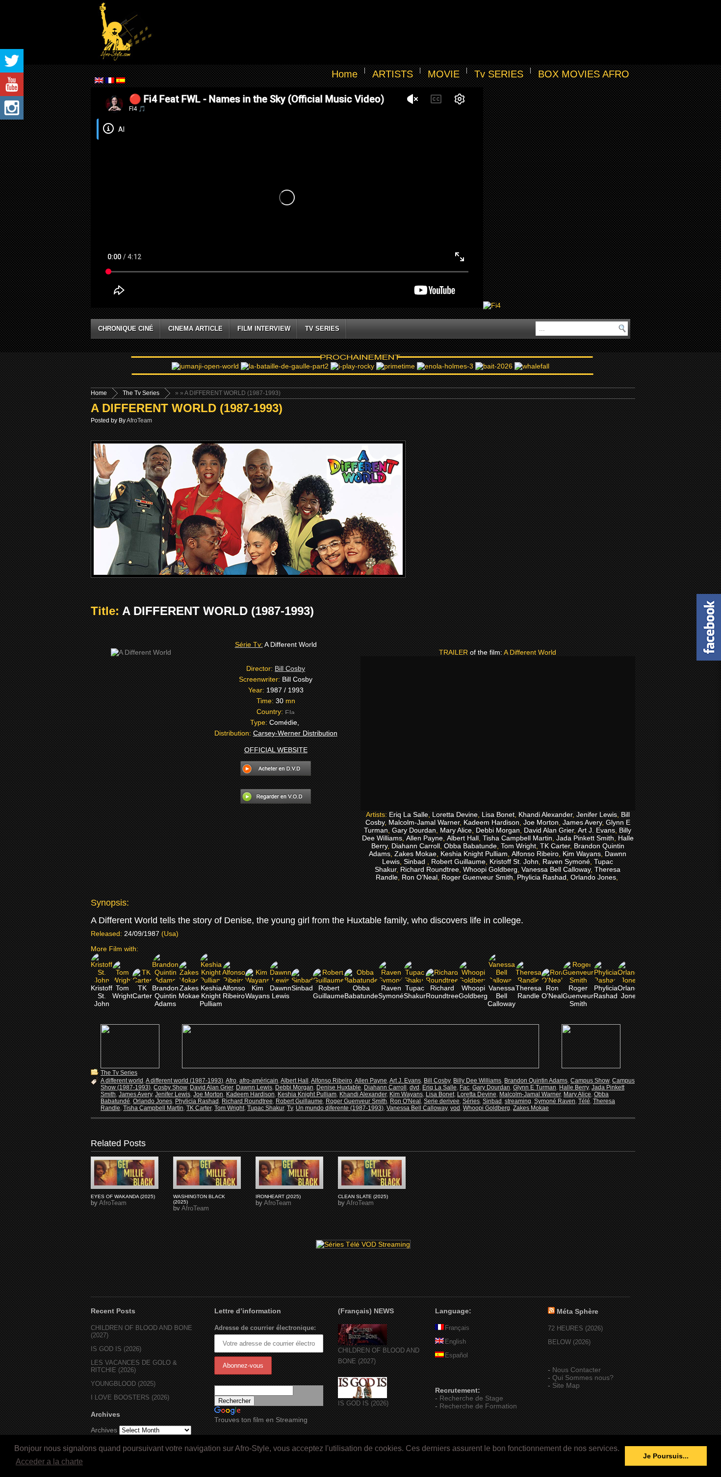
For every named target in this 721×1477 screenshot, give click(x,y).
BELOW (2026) (569, 1342)
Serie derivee (442, 1101)
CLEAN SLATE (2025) (363, 1196)
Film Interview (263, 328)
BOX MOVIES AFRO (583, 74)
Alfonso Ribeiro (331, 1080)
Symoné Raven (554, 1101)
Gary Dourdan (491, 1087)
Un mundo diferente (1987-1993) (340, 1108)
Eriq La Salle (439, 1087)
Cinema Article (195, 328)
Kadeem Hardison (250, 1094)
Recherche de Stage (471, 1398)
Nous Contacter (576, 1370)
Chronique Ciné (126, 328)
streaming (518, 1101)
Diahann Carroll (385, 1087)
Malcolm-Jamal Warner (530, 1094)
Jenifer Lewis (172, 1094)
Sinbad (492, 1101)
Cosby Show (170, 1087)
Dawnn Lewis (254, 1087)
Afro (231, 1080)
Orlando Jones (152, 1101)
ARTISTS (392, 74)
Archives (104, 1430)
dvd (414, 1087)
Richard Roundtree (247, 1101)
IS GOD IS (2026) (116, 1349)
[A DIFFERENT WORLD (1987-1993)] (124, 1173)
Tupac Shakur (265, 1108)
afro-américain (258, 1080)
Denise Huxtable (338, 1087)
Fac (464, 1087)
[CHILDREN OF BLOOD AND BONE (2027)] (362, 1343)
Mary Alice (577, 1094)
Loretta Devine (476, 1094)
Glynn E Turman (534, 1087)
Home (345, 74)
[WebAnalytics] (454, 1376)
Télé (584, 1101)
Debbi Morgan (294, 1087)
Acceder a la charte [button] (49, 1461)
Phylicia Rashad (197, 1101)
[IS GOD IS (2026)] (362, 1396)
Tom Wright (229, 1108)
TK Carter (198, 1108)
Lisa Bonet (440, 1094)
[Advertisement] (392, 32)
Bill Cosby (290, 668)
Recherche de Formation (478, 1406)
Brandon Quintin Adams (535, 1080)
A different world (122, 1080)
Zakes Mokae (531, 1108)
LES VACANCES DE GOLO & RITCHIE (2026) (134, 1366)
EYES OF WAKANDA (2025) (123, 1196)
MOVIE (444, 74)
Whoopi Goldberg (486, 1108)
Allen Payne (371, 1080)
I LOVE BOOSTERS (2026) (130, 1397)
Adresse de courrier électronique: (265, 1327)
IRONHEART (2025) (278, 1196)
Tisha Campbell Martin (153, 1108)
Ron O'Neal (405, 1101)
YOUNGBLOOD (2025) (123, 1383)
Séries (471, 1101)
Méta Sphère (577, 1311)
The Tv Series (141, 393)
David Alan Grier (211, 1087)
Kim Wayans (406, 1094)
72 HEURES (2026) (575, 1328)
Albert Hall (295, 1080)
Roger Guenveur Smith (356, 1101)
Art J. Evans (405, 1080)
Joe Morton (208, 1094)
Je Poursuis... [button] (666, 1456)
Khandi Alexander (362, 1094)
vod (455, 1108)
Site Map (566, 1385)
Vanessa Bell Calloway (416, 1108)
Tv (290, 1108)
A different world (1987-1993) (184, 1080)
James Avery (135, 1094)
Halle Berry (574, 1087)
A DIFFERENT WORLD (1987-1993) (187, 408)
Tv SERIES (498, 74)
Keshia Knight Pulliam (307, 1094)
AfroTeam (139, 420)
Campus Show (589, 1080)
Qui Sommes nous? (583, 1377)
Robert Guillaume (299, 1101)
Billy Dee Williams (477, 1080)
